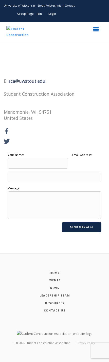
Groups (70, 5)
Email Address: (82, 155)
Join (39, 13)
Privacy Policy (86, 343)
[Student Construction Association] (14, 32)
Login (52, 13)
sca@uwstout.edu (27, 81)
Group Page (25, 13)
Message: (14, 188)
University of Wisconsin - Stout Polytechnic (32, 5)
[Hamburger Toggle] (97, 30)
